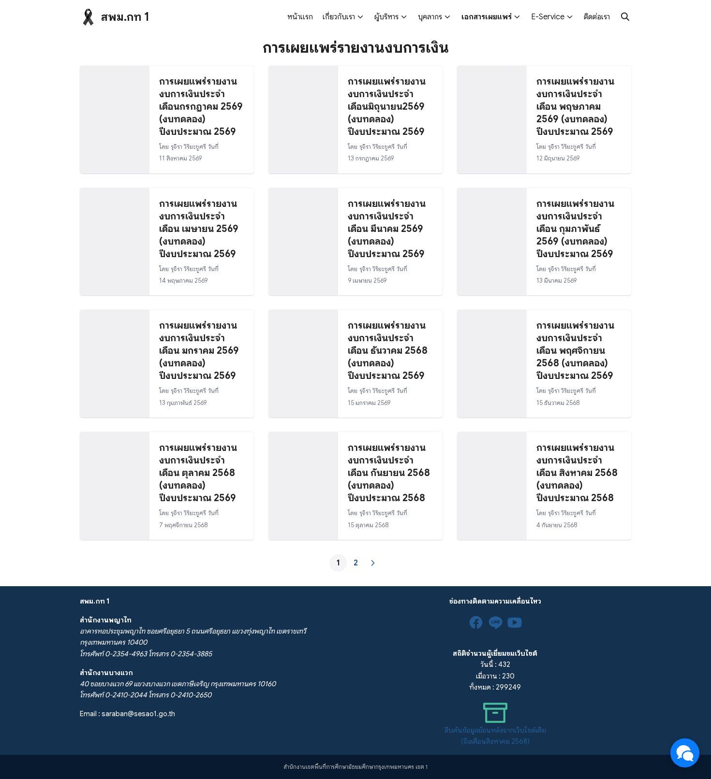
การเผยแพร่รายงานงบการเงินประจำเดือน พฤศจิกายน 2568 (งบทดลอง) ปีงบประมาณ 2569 (575, 350)
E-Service (547, 17)
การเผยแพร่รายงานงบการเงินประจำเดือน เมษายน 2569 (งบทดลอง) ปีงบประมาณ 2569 (198, 229)
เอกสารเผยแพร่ (486, 17)
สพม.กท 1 (125, 17)
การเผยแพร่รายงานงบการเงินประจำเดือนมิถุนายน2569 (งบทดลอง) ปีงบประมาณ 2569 (387, 106)
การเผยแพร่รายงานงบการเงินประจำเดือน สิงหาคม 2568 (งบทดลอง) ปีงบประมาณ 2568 (577, 473)
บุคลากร (430, 17)
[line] (495, 622)
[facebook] (476, 622)
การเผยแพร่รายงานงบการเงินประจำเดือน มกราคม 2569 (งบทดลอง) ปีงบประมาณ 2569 (199, 350)
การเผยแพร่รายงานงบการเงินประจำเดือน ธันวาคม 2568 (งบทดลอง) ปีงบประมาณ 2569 (388, 350)
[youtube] (514, 622)
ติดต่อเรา (597, 17)
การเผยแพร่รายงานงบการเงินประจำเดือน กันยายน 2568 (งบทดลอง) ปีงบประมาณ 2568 (389, 473)
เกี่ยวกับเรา (339, 17)
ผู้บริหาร (386, 17)
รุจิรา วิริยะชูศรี (188, 147)
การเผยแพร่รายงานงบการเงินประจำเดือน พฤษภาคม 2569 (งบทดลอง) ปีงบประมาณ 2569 (575, 106)
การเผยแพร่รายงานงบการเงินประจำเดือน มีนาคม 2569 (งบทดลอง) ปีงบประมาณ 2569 (387, 229)
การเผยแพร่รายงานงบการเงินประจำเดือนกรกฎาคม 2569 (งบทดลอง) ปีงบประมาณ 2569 (201, 106)
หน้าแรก (300, 17)
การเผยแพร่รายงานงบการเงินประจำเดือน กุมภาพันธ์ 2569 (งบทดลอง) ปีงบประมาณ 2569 (575, 229)
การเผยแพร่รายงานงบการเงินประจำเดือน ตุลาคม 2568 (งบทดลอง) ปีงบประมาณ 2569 (198, 473)
